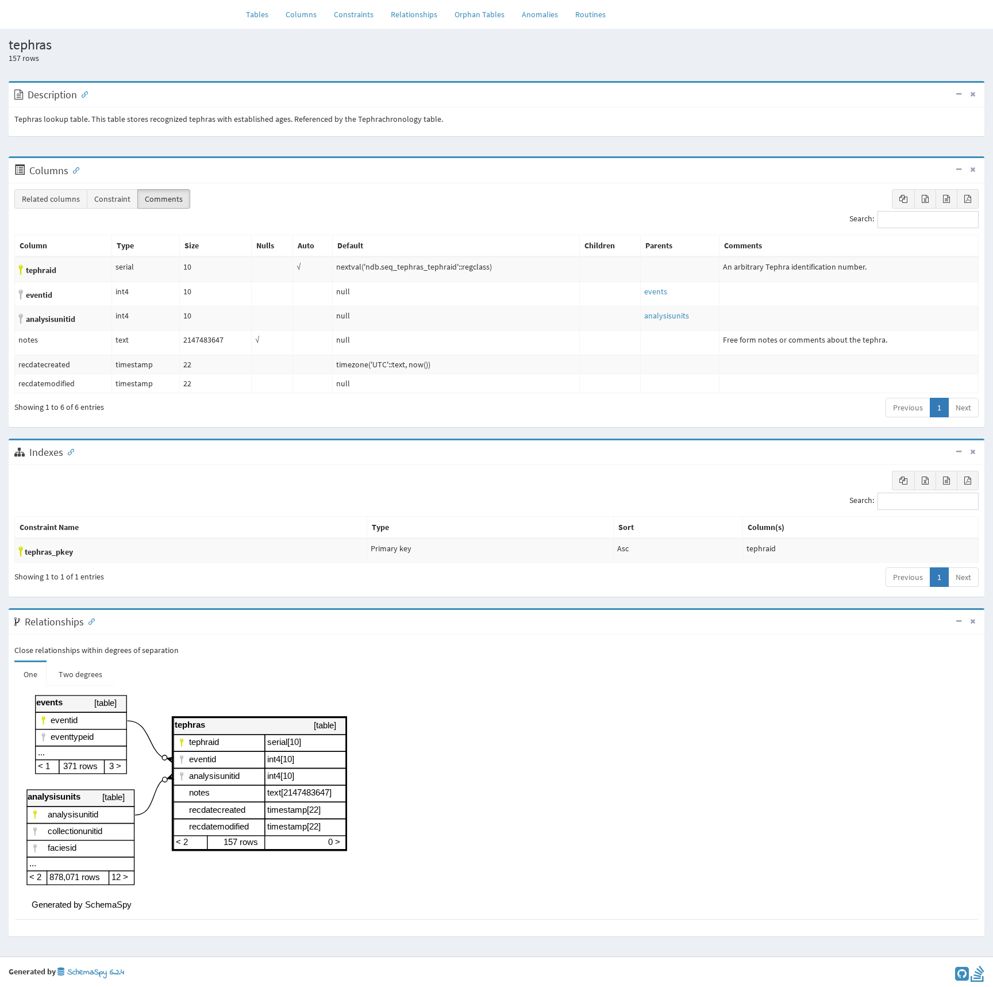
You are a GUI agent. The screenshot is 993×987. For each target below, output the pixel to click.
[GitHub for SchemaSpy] (962, 976)
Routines (590, 14)
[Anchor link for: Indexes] (68, 451)
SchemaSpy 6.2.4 (94, 972)
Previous (908, 407)
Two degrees (80, 674)
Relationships (414, 14)
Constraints (354, 14)
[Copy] (903, 199)
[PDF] (968, 199)
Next (963, 407)
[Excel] (925, 199)
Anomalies (540, 14)
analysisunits (666, 315)
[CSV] (946, 199)
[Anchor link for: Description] (82, 94)
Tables (261, 14)
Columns (301, 14)
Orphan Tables (480, 14)
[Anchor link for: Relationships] (89, 621)
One (30, 674)
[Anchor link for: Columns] (73, 169)
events (655, 291)
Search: (861, 219)
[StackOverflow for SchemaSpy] (977, 976)
